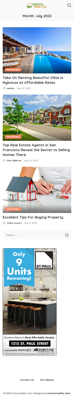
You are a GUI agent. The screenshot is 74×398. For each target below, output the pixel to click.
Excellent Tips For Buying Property (33, 217)
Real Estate (13, 69)
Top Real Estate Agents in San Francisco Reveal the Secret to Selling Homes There (36, 150)
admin (10, 88)
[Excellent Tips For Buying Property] (37, 190)
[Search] (69, 5)
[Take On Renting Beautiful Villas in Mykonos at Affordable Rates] (37, 50)
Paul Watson (14, 160)
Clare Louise (14, 223)
